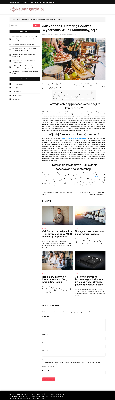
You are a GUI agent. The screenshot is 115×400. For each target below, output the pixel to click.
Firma (32, 2)
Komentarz (46, 316)
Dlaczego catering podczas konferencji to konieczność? (71, 95)
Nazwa (44, 334)
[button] (92, 92)
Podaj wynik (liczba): (48, 366)
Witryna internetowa (48, 351)
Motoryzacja (14, 2)
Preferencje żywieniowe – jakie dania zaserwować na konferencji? (74, 99)
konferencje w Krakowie (92, 177)
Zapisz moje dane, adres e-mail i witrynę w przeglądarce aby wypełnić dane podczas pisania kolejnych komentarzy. (72, 363)
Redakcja (52, 2)
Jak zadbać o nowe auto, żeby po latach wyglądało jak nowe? (24, 61)
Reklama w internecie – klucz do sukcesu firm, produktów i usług (54, 279)
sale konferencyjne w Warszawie (74, 138)
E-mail (44, 343)
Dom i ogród (24, 2)
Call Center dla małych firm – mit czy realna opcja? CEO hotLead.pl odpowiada (25, 67)
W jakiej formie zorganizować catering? (66, 97)
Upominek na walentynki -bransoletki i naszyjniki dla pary (23, 55)
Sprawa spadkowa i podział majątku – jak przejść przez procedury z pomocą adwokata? (24, 39)
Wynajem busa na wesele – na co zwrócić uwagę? (25, 72)
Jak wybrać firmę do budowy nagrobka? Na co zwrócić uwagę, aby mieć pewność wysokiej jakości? (89, 280)
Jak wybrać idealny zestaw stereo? (23, 44)
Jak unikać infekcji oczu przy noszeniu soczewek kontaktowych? (24, 49)
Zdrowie (45, 2)
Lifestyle (38, 2)
